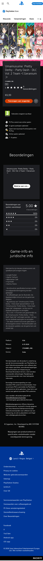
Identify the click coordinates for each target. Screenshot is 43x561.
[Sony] (37, 560)
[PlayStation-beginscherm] (21, 3)
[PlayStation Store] (11, 11)
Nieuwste (7, 19)
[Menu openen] (2, 3)
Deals (32, 19)
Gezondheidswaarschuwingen (16, 398)
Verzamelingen (20, 19)
